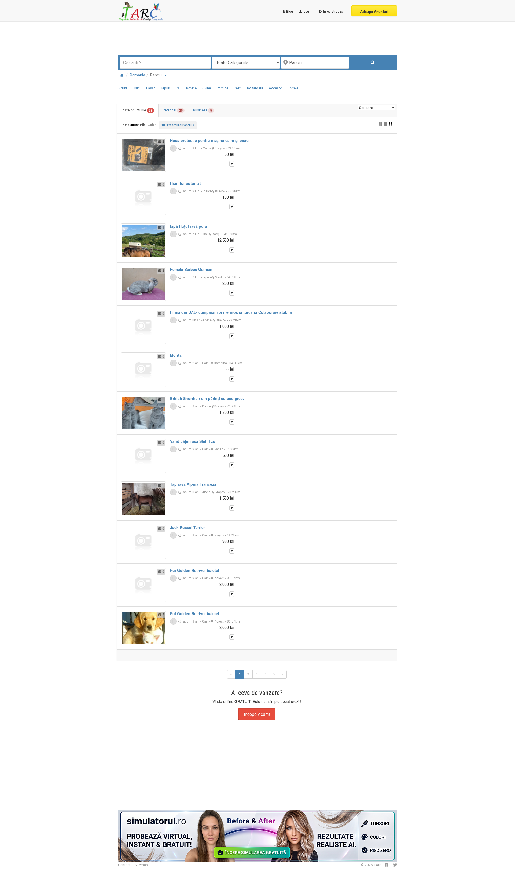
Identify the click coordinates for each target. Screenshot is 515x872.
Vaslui (220, 277)
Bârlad (218, 449)
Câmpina (220, 363)
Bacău (217, 234)
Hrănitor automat (185, 183)
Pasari (151, 88)
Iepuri (165, 88)
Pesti (237, 88)
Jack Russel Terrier (187, 527)
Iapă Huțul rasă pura (188, 226)
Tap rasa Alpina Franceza (193, 484)
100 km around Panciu (176, 125)
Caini (123, 88)
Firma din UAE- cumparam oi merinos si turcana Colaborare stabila (231, 312)
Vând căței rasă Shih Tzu (192, 441)
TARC (378, 865)
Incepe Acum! (257, 714)
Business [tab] (202, 110)
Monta (176, 355)
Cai (178, 88)
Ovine (206, 88)
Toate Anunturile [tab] (136, 110)
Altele (293, 88)
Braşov (220, 148)
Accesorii (276, 88)
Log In (307, 11)
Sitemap (141, 865)
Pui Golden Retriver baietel (194, 570)
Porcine (222, 88)
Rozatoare (255, 88)
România (137, 75)
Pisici (137, 88)
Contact (125, 865)
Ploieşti (219, 578)
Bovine (191, 88)
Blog (289, 11)
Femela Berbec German (191, 269)
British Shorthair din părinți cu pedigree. (207, 398)
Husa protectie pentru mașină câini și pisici (209, 140)
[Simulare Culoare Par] (257, 836)
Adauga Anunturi (374, 11)
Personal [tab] (173, 110)
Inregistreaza (332, 11)
